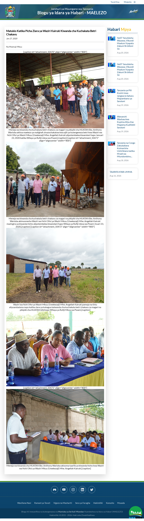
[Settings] (135, 2)
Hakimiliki (98, 503)
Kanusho (110, 503)
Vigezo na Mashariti (62, 503)
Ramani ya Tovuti (42, 503)
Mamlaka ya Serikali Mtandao (71, 511)
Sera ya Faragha (82, 503)
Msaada (121, 503)
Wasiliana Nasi (24, 503)
